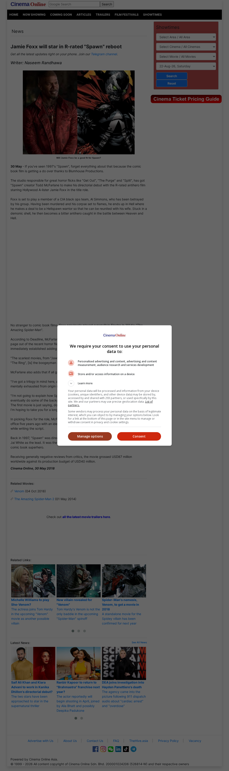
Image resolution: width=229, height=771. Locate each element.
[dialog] (114, 385)
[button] (114, 383)
